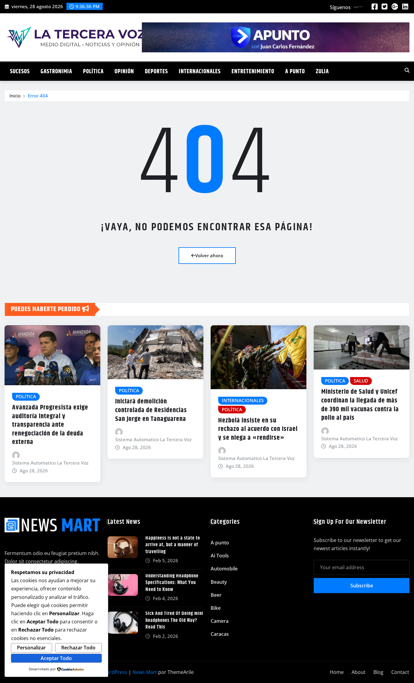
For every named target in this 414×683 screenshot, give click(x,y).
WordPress (114, 672)
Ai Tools (220, 555)
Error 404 (38, 96)
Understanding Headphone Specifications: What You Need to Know (172, 582)
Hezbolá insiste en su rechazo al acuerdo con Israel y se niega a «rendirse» (258, 429)
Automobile (224, 568)
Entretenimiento (253, 71)
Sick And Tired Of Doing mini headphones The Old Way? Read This (174, 620)
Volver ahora (209, 255)
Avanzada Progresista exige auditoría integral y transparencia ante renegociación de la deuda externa (50, 424)
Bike (216, 608)
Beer (216, 595)
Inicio (15, 96)
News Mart (144, 672)
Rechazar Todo (78, 647)
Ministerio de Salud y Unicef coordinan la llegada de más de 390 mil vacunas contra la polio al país (360, 405)
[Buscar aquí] (407, 70)
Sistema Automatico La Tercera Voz (50, 463)
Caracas (220, 634)
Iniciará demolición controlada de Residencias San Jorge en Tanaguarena (151, 410)
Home (337, 672)
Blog (378, 672)
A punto (295, 71)
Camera (220, 621)
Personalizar (31, 647)
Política (93, 71)
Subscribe (361, 585)
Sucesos (20, 71)
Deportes (156, 71)
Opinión (124, 71)
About (359, 672)
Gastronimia (56, 71)
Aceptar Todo (56, 658)
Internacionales (200, 71)
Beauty (219, 582)
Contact (400, 672)
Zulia (322, 71)
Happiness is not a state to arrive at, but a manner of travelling (172, 545)
